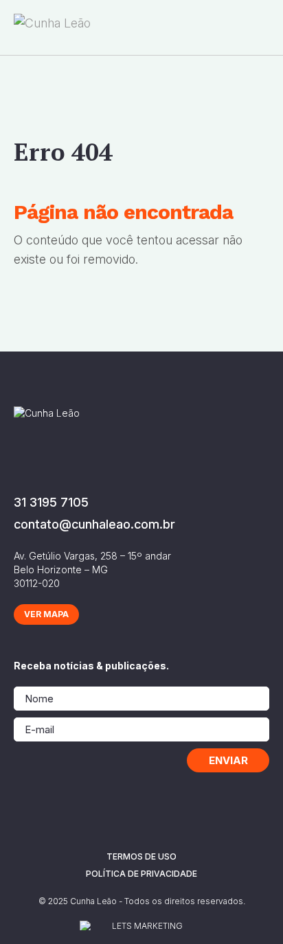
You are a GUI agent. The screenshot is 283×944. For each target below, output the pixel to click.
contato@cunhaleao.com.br (94, 524)
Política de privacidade (141, 873)
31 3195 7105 (51, 502)
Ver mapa (46, 614)
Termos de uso (141, 856)
